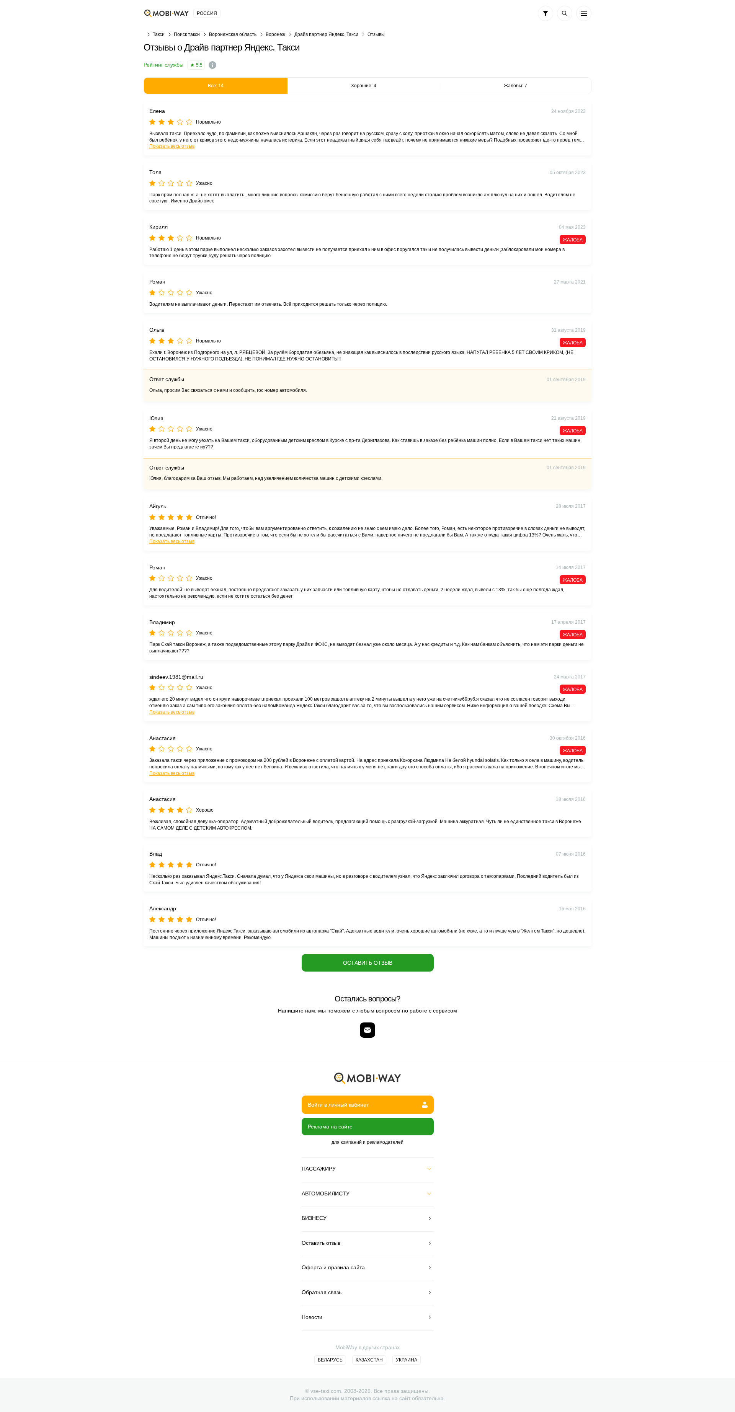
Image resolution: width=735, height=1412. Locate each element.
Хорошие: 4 (363, 85)
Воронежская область (232, 34)
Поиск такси (187, 34)
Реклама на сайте (330, 1126)
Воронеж (275, 34)
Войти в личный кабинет (338, 1105)
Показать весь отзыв (171, 146)
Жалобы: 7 (515, 85)
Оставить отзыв (367, 963)
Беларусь (330, 1360)
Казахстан (369, 1360)
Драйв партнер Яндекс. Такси (326, 34)
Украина (406, 1360)
